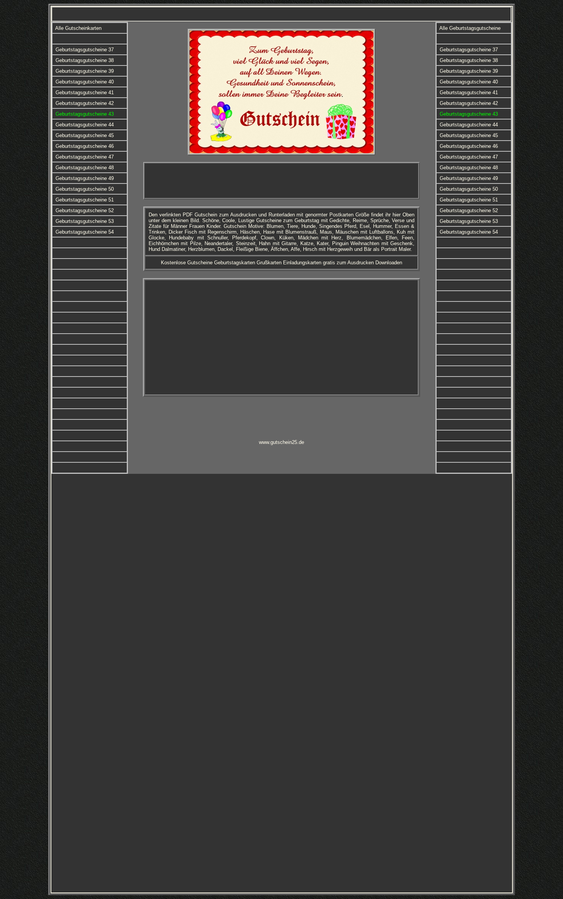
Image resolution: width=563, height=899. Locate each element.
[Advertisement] (281, 181)
